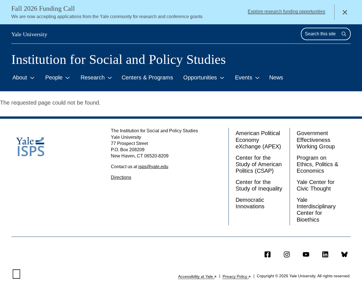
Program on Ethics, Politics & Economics (317, 164)
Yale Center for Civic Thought (316, 185)
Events (243, 77)
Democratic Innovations (250, 203)
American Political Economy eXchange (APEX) (258, 140)
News (276, 77)
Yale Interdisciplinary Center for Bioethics (316, 210)
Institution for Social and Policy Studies (118, 59)
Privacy (237, 276)
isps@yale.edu (153, 166)
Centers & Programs (147, 77)
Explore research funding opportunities (286, 11)
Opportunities (200, 77)
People (54, 77)
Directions (121, 177)
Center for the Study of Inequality (259, 185)
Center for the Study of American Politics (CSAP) (259, 164)
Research (93, 77)
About (19, 77)
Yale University (29, 34)
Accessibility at (197, 276)
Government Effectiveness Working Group (316, 140)
